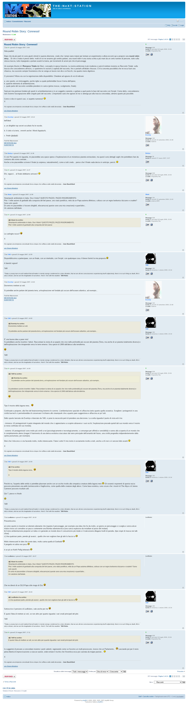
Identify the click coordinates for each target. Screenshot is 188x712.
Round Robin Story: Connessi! (21, 31)
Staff (139, 696)
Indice (8, 21)
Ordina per (92, 671)
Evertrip (10, 117)
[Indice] (28, 10)
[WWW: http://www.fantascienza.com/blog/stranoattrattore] (151, 54)
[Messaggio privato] (147, 54)
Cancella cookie (148, 696)
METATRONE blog (10, 143)
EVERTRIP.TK (9, 145)
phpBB (84, 700)
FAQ (168, 25)
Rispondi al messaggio (6, 39)
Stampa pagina (177, 21)
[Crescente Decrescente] (117, 671)
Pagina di (163, 39)
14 (184, 39)
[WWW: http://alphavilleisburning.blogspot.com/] (151, 273)
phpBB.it (100, 702)
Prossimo (180, 671)
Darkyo (10, 153)
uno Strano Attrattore (11, 111)
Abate (10, 194)
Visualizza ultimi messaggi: (63, 671)
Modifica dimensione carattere (182, 21)
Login (182, 25)
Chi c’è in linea (9, 688)
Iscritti (175, 25)
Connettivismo (17, 21)
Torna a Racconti (10, 682)
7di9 (9, 254)
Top (183, 113)
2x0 (14, 34)
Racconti (27, 21)
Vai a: (151, 682)
